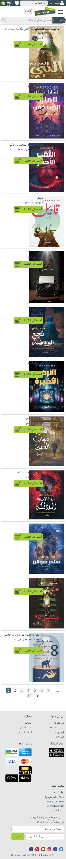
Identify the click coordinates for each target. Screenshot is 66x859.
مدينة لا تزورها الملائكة (30, 472)
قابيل (40, 198)
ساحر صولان (36, 526)
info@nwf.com (55, 806)
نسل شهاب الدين (34, 418)
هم (41, 253)
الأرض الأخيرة (35, 363)
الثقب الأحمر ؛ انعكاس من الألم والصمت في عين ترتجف (26, 147)
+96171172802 (55, 802)
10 (29, 695)
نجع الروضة (36, 309)
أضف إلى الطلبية (33, 44)
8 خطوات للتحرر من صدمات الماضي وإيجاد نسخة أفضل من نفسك (23, 637)
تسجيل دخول (54, 3)
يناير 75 (38, 580)
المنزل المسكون (35, 85)
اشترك (18, 836)
